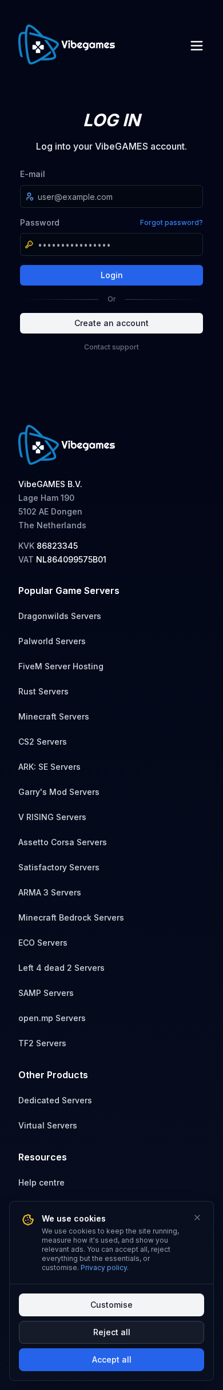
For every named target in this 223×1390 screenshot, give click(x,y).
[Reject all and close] (197, 1217)
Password (39, 222)
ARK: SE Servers (49, 767)
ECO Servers (42, 942)
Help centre (41, 1182)
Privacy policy (104, 1267)
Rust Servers (43, 691)
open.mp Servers (52, 1018)
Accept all (112, 1359)
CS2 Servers (42, 741)
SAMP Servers (46, 993)
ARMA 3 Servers (49, 892)
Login (112, 275)
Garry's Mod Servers (58, 792)
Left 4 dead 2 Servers (61, 968)
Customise (111, 1304)
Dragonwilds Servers (59, 616)
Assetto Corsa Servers (62, 842)
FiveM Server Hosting (60, 666)
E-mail (32, 174)
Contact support (111, 347)
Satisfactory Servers (58, 867)
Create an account (111, 323)
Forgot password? (171, 222)
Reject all (111, 1332)
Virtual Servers (47, 1125)
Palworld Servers (52, 641)
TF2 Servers (42, 1043)
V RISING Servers (52, 817)
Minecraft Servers (53, 716)
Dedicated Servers (55, 1100)
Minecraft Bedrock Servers (71, 917)
